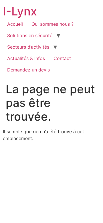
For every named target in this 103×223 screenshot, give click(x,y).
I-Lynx (20, 11)
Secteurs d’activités (28, 47)
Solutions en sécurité (29, 35)
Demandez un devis (28, 70)
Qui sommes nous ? (52, 24)
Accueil (15, 24)
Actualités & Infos (26, 58)
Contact (62, 58)
